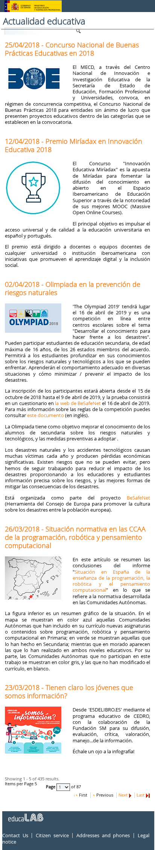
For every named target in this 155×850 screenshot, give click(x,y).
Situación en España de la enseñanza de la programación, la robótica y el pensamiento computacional (111, 581)
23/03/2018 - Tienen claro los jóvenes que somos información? (69, 691)
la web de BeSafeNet (78, 403)
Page (51, 787)
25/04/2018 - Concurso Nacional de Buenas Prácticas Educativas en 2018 (72, 49)
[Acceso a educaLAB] (25, 814)
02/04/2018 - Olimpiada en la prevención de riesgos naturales (72, 288)
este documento (45, 415)
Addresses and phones (103, 835)
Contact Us (15, 835)
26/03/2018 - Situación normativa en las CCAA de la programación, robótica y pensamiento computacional (75, 537)
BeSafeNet (138, 497)
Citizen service (52, 835)
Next (123, 795)
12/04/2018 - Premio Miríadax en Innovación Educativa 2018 (73, 145)
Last (140, 795)
